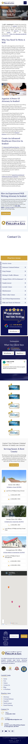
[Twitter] (9, 731)
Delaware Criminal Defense (10, 267)
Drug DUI (6, 701)
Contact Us (6, 685)
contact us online (9, 207)
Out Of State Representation (11, 299)
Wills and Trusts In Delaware (11, 303)
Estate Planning (8, 705)
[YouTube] (5, 731)
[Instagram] (12, 731)
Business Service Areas (14, 741)
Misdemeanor (6, 291)
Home (5, 679)
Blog (4, 687)
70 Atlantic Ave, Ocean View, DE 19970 (14, 521)
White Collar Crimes (8, 295)
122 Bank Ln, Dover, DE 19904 (14, 487)
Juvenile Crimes (7, 287)
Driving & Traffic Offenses (10, 275)
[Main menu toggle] (25, 2)
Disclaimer (11, 740)
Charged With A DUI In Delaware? (12, 279)
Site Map (17, 740)
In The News (6, 689)
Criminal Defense (8, 699)
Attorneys (6, 697)
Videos (5, 683)
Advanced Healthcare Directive (11, 147)
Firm (4, 681)
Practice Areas (6, 263)
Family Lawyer (6, 283)
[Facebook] (2, 731)
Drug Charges (6, 271)
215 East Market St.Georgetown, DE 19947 (14, 552)
